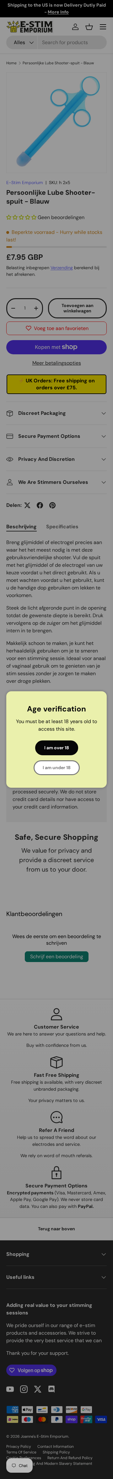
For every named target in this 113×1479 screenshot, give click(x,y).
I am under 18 (57, 767)
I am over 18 (56, 748)
